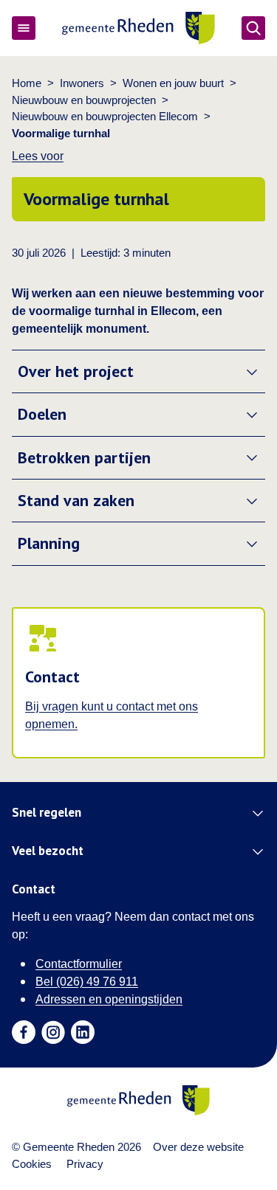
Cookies (32, 1164)
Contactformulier (78, 964)
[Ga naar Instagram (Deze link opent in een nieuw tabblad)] (53, 1032)
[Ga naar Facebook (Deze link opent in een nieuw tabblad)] (23, 1032)
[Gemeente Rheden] (138, 28)
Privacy (84, 1164)
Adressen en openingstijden (108, 999)
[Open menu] (23, 28)
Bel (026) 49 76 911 (86, 981)
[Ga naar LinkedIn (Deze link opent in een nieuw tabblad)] (83, 1032)
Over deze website (198, 1147)
